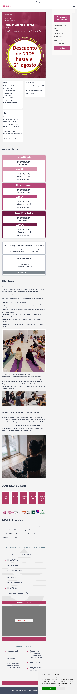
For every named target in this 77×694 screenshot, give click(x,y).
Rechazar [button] (52, 688)
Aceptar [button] (45, 688)
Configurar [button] (60, 688)
